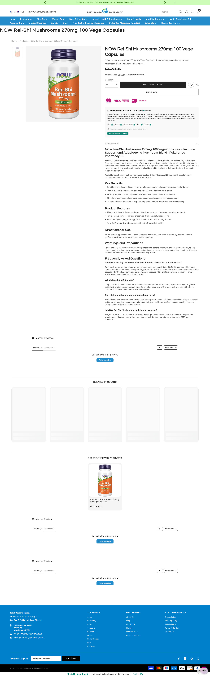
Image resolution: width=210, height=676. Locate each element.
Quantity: (109, 80)
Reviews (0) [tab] (37, 347)
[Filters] (160, 347)
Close (175, 2)
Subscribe (71, 659)
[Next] (165, 2)
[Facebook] (178, 658)
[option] (102, 2)
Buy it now (151, 92)
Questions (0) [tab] (49, 347)
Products (23, 41)
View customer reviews (118, 133)
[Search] (172, 12)
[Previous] (45, 2)
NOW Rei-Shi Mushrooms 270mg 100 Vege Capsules (104, 500)
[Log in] (186, 11)
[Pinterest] (191, 658)
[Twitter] (198, 658)
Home (14, 41)
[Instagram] (185, 658)
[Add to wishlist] (191, 85)
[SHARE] (196, 85)
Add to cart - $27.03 (153, 84)
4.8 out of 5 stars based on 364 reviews (110, 674)
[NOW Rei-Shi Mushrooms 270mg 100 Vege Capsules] (105, 480)
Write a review (105, 360)
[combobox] (170, 12)
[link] (28, 434)
